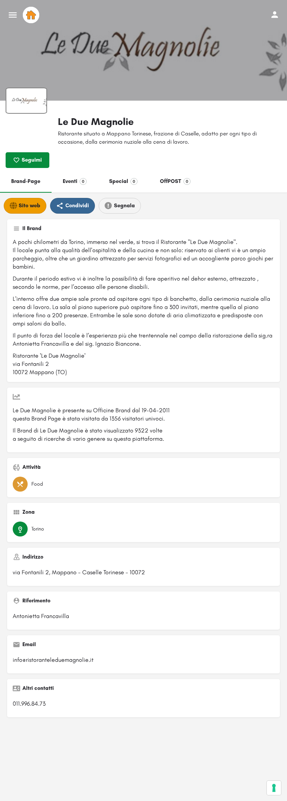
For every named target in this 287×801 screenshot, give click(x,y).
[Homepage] (32, 15)
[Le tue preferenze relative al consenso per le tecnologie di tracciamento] (274, 788)
